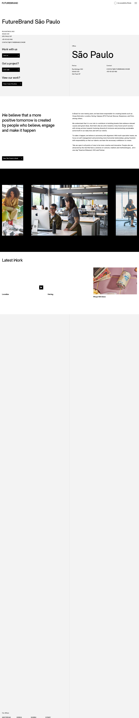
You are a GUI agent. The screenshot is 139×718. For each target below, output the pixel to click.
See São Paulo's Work (10, 158)
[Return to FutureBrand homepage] (10, 3)
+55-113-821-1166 (21, 39)
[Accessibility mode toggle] (115, 3)
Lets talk (6, 70)
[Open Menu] (136, 3)
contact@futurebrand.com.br (24, 42)
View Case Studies (12, 84)
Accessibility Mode (124, 3)
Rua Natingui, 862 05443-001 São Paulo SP (8, 34)
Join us (5, 55)
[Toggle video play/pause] (41, 287)
